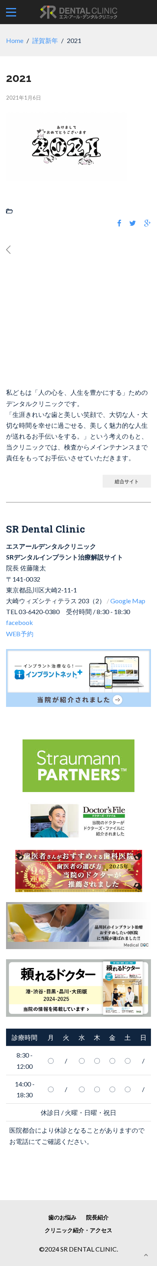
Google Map (127, 600)
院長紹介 (97, 1217)
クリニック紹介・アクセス (78, 1230)
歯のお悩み (62, 1217)
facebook (19, 622)
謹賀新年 (45, 40)
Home (14, 40)
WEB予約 (19, 633)
